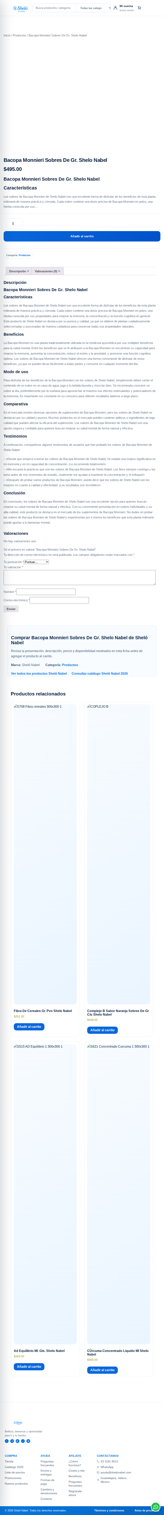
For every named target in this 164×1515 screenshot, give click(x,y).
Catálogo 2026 (14, 1467)
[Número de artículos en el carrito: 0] (139, 7)
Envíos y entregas (46, 1472)
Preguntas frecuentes (47, 1463)
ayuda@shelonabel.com (116, 1472)
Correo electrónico (17, 600)
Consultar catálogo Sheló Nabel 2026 (100, 673)
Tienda (9, 1461)
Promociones (13, 1478)
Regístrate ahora (75, 1493)
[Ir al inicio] (17, 8)
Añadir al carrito (82, 236)
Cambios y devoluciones (49, 1491)
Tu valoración (13, 567)
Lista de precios (15, 1472)
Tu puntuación (14, 562)
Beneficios (75, 1476)
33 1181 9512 (109, 1461)
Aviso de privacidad (147, 1510)
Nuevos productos (16, 1483)
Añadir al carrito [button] (29, 1026)
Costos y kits (77, 1470)
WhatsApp (107, 1467)
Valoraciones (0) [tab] (46, 271)
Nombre (10, 591)
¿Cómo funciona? (75, 1463)
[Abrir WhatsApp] (155, 1507)
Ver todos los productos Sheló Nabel (39, 673)
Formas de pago (47, 1481)
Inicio (7, 35)
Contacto (46, 1498)
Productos (19, 35)
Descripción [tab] (18, 271)
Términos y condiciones (109, 1510)
